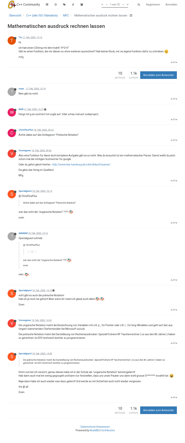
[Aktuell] (55, 4)
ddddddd (23, 233)
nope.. (22, 88)
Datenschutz (88, 426)
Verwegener (25, 150)
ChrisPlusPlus (26, 130)
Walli (21, 109)
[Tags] (64, 4)
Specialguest (25, 191)
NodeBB (94, 430)
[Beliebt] (73, 4)
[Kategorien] (47, 4)
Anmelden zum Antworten (158, 75)
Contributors (108, 430)
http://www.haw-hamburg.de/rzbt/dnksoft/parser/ (81, 164)
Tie (20, 37)
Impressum (103, 426)
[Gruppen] (81, 4)
